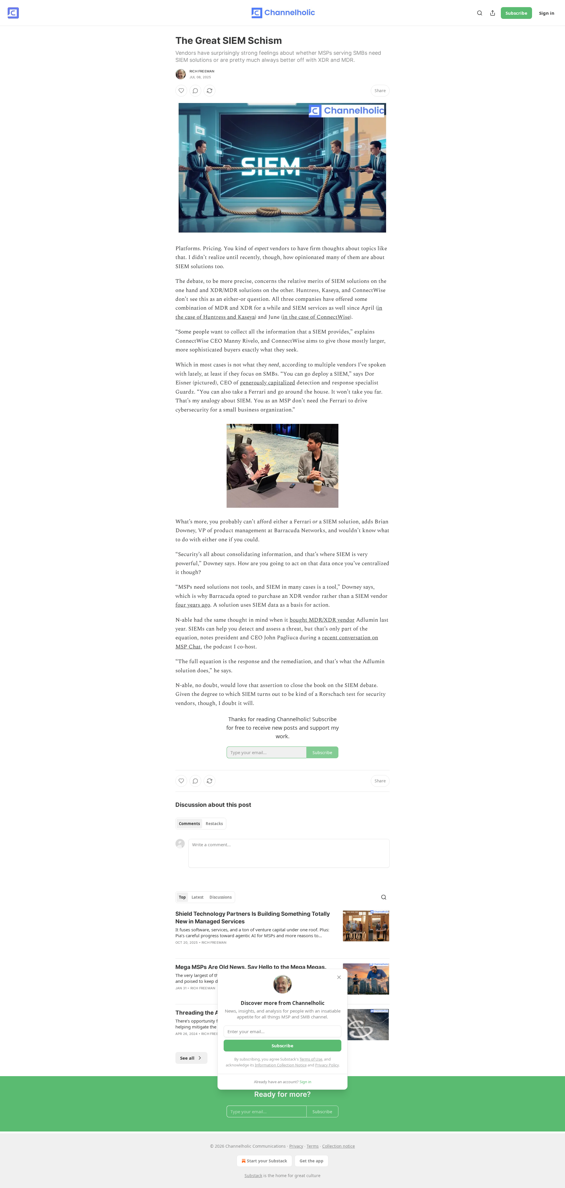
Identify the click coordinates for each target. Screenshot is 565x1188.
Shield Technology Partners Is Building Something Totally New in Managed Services (252, 917)
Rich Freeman (202, 71)
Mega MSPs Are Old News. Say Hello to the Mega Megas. (251, 967)
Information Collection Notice (281, 1065)
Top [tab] (182, 897)
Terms (313, 1146)
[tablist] (200, 823)
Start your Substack (267, 1161)
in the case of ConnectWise (316, 317)
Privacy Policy (327, 1065)
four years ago (192, 605)
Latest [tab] (198, 897)
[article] (282, 932)
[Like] (181, 91)
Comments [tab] (189, 823)
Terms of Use (311, 1059)
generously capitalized (267, 383)
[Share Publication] (492, 13)
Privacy (296, 1146)
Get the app (311, 1161)
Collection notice (338, 1146)
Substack (253, 1175)
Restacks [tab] (214, 823)
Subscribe (516, 13)
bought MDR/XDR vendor (322, 620)
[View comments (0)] (195, 91)
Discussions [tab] (221, 897)
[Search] (480, 13)
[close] (339, 977)
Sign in (546, 13)
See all (187, 1058)
